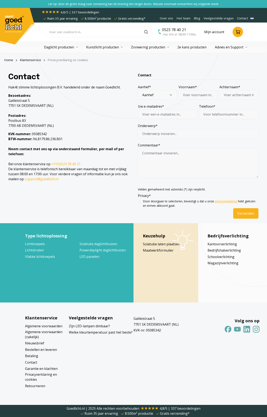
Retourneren (35, 386)
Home (8, 60)
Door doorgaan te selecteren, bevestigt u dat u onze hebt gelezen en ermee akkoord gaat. (199, 203)
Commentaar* (149, 145)
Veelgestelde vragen (219, 18)
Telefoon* (207, 106)
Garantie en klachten (41, 368)
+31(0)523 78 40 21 (66, 164)
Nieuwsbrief (34, 343)
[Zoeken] (148, 32)
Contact (242, 18)
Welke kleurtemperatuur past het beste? (100, 332)
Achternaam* (229, 87)
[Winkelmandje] (238, 32)
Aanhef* (144, 87)
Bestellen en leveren (41, 349)
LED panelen (89, 256)
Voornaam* (188, 87)
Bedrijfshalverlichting (224, 250)
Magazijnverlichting (223, 263)
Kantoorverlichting (222, 244)
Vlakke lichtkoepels (40, 256)
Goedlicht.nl (76, 408)
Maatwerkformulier (158, 250)
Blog (197, 18)
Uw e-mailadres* (151, 106)
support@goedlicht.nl (41, 179)
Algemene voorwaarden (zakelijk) (43, 334)
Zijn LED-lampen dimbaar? (89, 326)
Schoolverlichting (221, 256)
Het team (183, 18)
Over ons (166, 18)
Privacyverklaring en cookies (41, 377)
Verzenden (245, 213)
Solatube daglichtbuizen (98, 244)
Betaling (31, 356)
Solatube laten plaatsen (161, 244)
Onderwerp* (147, 125)
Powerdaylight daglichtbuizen (102, 250)
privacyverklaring (226, 201)
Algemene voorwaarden (43, 326)
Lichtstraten (34, 250)
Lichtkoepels (35, 244)
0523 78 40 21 (174, 29)
